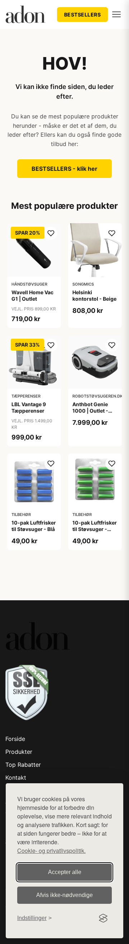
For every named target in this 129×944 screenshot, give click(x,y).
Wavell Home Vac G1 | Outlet (32, 295)
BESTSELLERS (82, 14)
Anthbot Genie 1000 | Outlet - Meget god (90, 410)
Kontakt (15, 777)
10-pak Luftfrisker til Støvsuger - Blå (33, 526)
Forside (15, 738)
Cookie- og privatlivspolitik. (51, 850)
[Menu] (116, 14)
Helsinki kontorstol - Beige (94, 295)
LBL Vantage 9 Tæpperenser (28, 407)
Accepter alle (64, 872)
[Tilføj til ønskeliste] (50, 233)
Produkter (18, 751)
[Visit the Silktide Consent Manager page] (103, 918)
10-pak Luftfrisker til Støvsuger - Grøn (94, 529)
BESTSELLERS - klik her (64, 168)
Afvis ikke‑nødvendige (64, 895)
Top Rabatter (23, 764)
